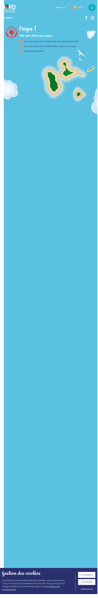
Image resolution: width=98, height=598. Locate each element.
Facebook (86, 18)
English (59, 8)
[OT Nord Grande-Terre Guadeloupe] (8, 8)
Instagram (92, 18)
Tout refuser (86, 582)
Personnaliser (87, 589)
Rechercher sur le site (91, 7)
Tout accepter (87, 575)
